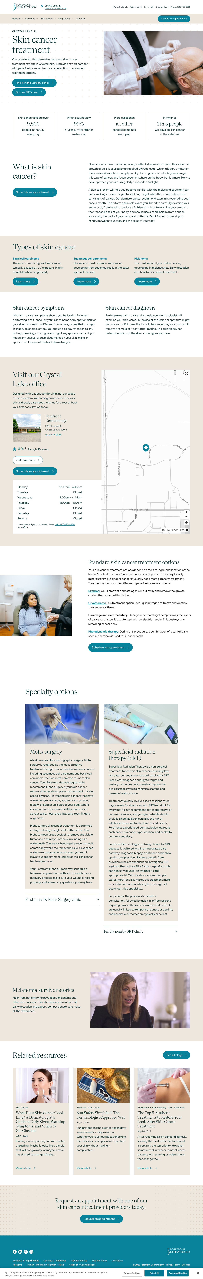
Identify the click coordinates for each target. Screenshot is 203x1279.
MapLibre (166, 530)
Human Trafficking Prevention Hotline (45, 1264)
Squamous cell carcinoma (90, 258)
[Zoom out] (186, 516)
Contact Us (117, 1260)
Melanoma (141, 258)
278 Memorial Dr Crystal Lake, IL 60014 (56, 428)
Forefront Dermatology (152, 1264)
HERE (181, 530)
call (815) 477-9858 (65, 524)
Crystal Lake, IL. (53, 5)
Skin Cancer (22, 1107)
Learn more (23, 281)
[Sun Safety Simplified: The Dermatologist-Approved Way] (103, 1085)
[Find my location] (186, 522)
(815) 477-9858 (53, 434)
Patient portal (136, 7)
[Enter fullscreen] (186, 373)
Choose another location (55, 8)
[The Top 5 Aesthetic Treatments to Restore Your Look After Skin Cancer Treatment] (164, 1085)
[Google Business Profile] (31, 1252)
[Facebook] (15, 1252)
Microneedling (159, 1107)
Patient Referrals (79, 1260)
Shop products (162, 7)
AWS (176, 530)
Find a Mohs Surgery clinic (32, 83)
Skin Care (81, 1107)
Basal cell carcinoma (26, 258)
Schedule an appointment (32, 192)
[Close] (197, 1273)
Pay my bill (148, 7)
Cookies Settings (132, 1273)
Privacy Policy (173, 1264)
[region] (146, 452)
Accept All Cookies (178, 1273)
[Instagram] (26, 1252)
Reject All (154, 1273)
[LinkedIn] (20, 1252)
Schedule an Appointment (26, 1260)
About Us (17, 1264)
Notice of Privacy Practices (82, 1264)
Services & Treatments (54, 1260)
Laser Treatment (176, 1107)
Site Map (186, 1264)
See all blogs (174, 1055)
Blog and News (99, 1260)
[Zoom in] (186, 512)
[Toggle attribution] (187, 530)
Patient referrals (121, 7)
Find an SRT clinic (27, 92)
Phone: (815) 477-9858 (180, 7)
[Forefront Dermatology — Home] (24, 7)
